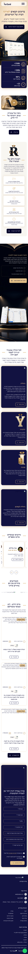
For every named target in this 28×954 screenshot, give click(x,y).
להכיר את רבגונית (15, 231)
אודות (12, 911)
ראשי (25, 911)
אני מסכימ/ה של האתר (13, 853)
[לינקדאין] (22, 885)
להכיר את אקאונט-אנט (19, 280)
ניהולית (25, 935)
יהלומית (25, 940)
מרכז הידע (24, 916)
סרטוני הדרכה (10, 916)
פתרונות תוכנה (23, 913)
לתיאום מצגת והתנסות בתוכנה (15, 26)
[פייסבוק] (18, 885)
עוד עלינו (16, 132)
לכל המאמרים (15, 755)
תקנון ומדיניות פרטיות (8, 920)
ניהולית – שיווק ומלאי (22, 942)
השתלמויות (10, 913)
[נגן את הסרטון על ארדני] (14, 102)
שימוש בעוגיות (23, 920)
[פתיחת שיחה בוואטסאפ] (25, 951)
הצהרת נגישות (10, 918)
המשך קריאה (18, 559)
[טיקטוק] (15, 885)
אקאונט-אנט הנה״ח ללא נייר (20, 932)
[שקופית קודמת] (16, 572)
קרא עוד (15, 657)
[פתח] (23, 4)
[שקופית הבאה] (11, 572)
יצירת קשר (24, 918)
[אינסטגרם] (25, 885)
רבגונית (25, 930)
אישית (25, 937)
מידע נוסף (21, 404)
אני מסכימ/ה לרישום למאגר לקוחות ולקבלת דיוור (14, 857)
